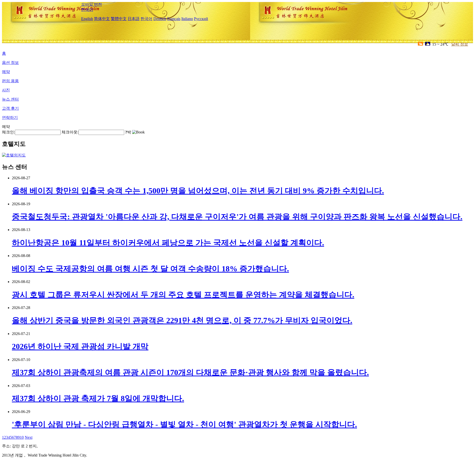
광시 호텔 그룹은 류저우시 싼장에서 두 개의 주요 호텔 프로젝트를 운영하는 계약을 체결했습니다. (183, 294)
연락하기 (10, 117)
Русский (201, 19)
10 (22, 437)
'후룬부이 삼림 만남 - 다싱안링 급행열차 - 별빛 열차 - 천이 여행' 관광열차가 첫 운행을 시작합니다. (184, 424)
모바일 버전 (91, 4)
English (87, 19)
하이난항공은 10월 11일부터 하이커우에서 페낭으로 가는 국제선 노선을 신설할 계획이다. (168, 242)
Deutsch (159, 19)
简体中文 (102, 19)
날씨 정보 (459, 44)
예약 (6, 72)
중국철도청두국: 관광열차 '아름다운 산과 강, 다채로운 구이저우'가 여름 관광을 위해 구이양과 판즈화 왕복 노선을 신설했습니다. (237, 216)
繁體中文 (119, 19)
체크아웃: (70, 132)
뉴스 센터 (10, 99)
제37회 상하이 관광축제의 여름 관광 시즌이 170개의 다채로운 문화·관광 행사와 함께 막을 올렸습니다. (190, 372)
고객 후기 (10, 108)
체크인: (8, 132)
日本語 (134, 19)
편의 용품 (10, 81)
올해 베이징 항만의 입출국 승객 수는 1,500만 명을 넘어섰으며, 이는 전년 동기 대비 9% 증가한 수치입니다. (198, 190)
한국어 (87, 9)
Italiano (187, 19)
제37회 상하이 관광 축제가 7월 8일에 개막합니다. (98, 398)
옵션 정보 (10, 62)
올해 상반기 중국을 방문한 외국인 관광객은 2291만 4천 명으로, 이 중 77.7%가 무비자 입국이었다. (182, 320)
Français (173, 19)
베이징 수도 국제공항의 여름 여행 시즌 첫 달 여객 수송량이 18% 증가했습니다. (150, 268)
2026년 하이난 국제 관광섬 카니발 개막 (80, 346)
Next (28, 437)
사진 (6, 90)
